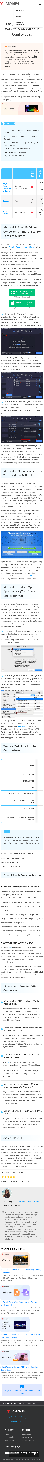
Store (18, 16)
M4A (8, 1062)
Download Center (17, 1417)
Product (28, 20)
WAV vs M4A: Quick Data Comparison (18, 149)
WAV (10, 948)
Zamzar (6, 201)
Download (20, 24)
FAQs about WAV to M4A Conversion (18, 156)
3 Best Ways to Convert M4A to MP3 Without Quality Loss (19, 1368)
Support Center (27, 1434)
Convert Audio (33, 1201)
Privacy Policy (9, 1437)
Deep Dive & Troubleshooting (15, 152)
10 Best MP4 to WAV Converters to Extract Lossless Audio (18, 1303)
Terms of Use (9, 1440)
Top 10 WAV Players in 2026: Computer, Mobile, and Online (20, 1271)
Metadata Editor (36, 576)
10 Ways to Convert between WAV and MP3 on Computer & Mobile (20, 1336)
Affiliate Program (28, 1440)
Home (13, 1403)
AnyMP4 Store (16, 1421)
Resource (20, 10)
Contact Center (27, 1437)
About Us (8, 1434)
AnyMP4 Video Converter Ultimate (22, 247)
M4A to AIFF (21, 726)
